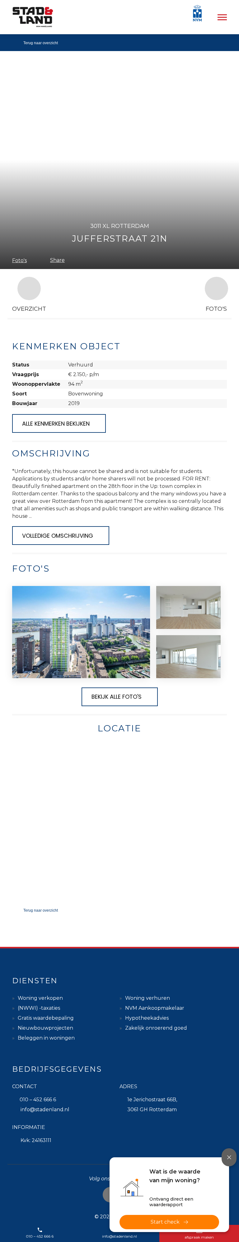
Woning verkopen (40, 998)
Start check (165, 1222)
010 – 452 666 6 (38, 1100)
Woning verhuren (147, 998)
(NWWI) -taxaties (39, 1008)
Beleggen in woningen (46, 1038)
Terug (40, 43)
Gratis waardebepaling (46, 1018)
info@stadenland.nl (45, 1109)
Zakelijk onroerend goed (156, 1028)
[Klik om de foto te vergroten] (81, 632)
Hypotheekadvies (147, 1018)
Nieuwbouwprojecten (45, 1028)
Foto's (19, 260)
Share (57, 260)
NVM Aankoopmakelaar (154, 1008)
